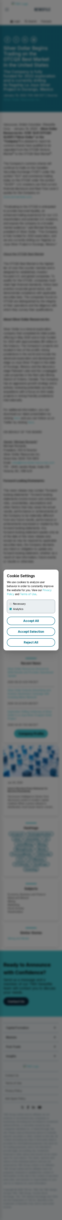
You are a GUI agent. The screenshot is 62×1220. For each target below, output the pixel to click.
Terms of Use (28, 594)
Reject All (31, 642)
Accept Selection (31, 631)
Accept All (31, 621)
